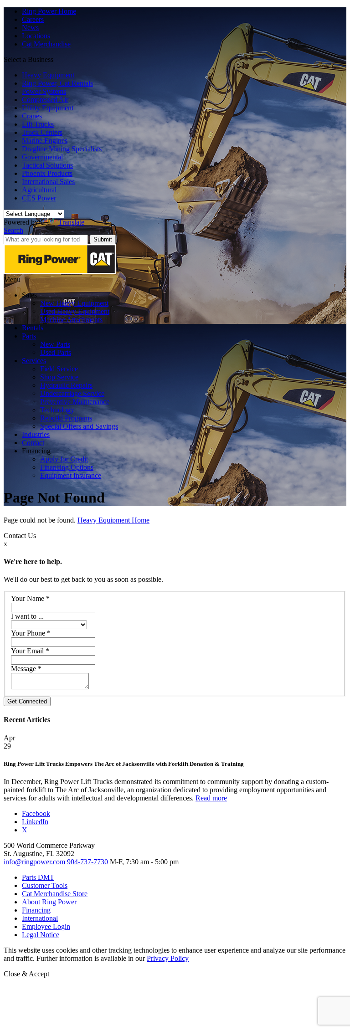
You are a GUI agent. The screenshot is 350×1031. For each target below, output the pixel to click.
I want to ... (27, 616)
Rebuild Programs (66, 418)
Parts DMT (38, 877)
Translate (71, 222)
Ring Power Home (49, 11)
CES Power (39, 198)
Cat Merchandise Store (55, 894)
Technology (57, 410)
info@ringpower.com (34, 862)
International (40, 918)
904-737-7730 (87, 862)
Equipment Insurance (70, 475)
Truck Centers (42, 132)
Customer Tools (44, 885)
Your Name (30, 598)
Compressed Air (45, 99)
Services (34, 360)
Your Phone (31, 633)
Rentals (32, 328)
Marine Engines (44, 140)
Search (13, 230)
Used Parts (55, 352)
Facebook (36, 813)
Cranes (32, 116)
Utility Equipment (47, 108)
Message (26, 668)
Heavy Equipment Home (113, 520)
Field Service (59, 369)
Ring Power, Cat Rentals (57, 83)
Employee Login (46, 926)
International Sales (48, 181)
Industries (36, 434)
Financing (36, 910)
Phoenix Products (47, 173)
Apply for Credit (64, 459)
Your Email (30, 651)
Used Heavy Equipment (74, 311)
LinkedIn (35, 822)
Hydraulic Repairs (66, 385)
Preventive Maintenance (74, 401)
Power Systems (44, 91)
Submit (102, 239)
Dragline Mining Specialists (62, 149)
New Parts (55, 344)
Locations (36, 36)
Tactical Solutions (47, 165)
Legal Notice (40, 935)
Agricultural (39, 190)
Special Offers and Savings (79, 426)
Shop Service (59, 377)
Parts (29, 336)
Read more (211, 798)
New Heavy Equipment (74, 303)
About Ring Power (49, 902)
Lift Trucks (38, 124)
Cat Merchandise (46, 44)
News (30, 27)
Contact (33, 442)
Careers (33, 19)
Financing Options (66, 467)
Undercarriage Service (72, 393)
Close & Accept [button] (26, 974)
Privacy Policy (168, 958)
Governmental (42, 157)
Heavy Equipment (48, 75)
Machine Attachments (71, 319)
